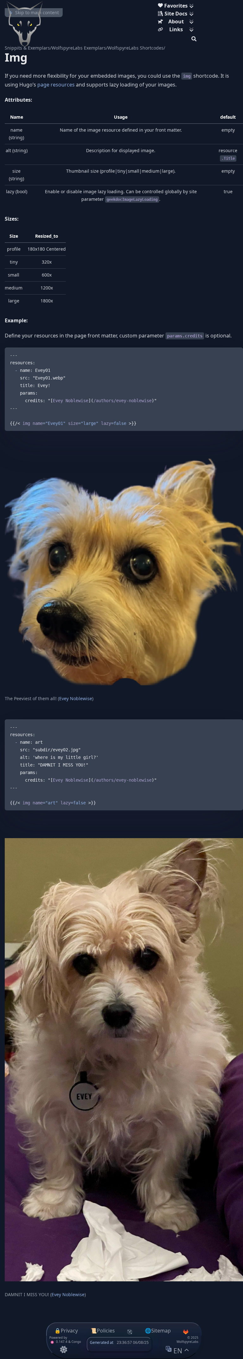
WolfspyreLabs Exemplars (79, 48)
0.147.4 (61, 1341)
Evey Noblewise (75, 698)
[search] (194, 38)
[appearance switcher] (63, 1350)
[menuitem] (177, 6)
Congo (76, 1341)
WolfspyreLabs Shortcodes (136, 48)
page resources (56, 84)
